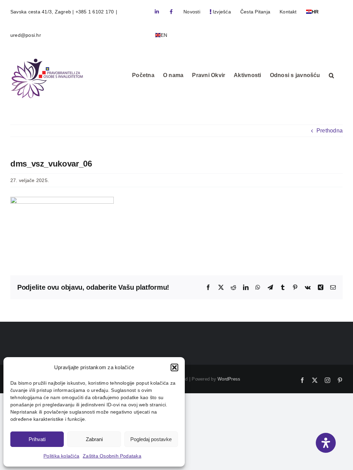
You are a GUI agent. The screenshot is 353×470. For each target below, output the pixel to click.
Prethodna (329, 130)
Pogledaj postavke (151, 439)
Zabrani (94, 439)
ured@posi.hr (25, 35)
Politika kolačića (61, 456)
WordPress (229, 379)
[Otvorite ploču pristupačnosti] (326, 443)
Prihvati (37, 439)
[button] (174, 367)
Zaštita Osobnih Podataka (112, 456)
